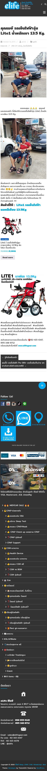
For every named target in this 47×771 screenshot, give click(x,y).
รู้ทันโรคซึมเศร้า (9, 357)
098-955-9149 (22, 720)
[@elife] (23, 418)
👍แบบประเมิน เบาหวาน (17, 558)
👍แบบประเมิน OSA (15, 515)
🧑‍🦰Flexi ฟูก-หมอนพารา (17, 628)
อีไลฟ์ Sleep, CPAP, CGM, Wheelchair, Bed (30, 764)
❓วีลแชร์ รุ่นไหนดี (15, 601)
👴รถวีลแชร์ (9, 585)
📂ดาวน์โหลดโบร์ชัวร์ (16, 660)
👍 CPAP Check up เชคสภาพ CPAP (23, 531)
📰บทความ (8, 633)
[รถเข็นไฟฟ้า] (27, 46)
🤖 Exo (7, 580)
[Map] (38, 418)
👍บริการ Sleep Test (16, 521)
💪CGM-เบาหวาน (11, 548)
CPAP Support (13, 542)
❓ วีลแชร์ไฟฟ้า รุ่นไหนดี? (18, 606)
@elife (10, 743)
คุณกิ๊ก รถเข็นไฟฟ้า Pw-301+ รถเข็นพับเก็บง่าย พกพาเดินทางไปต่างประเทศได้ (23, 364)
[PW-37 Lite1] (17, 46)
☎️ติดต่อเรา (9, 649)
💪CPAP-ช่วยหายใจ (12, 510)
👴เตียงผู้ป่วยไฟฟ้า (11, 612)
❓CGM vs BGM (14, 569)
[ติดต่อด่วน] (8, 418)
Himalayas (12, 768)
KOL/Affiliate (10, 639)
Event (10, 671)
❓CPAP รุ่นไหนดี (14, 537)
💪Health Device (15, 553)
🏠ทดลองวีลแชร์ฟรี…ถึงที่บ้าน (19, 590)
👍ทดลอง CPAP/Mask (17, 526)
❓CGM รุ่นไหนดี (14, 574)
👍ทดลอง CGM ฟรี (15, 564)
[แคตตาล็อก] (8, 433)
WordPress (40, 768)
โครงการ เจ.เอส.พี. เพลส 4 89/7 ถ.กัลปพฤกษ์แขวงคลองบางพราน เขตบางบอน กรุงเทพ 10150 (22, 706)
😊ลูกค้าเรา (12, 665)
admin (24, 42)
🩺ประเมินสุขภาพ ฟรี (12, 644)
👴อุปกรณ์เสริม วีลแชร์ (17, 596)
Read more (8, 257)
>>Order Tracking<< (16, 654)
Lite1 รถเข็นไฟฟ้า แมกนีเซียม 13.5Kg (20, 207)
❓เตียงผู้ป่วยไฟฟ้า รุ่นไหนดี (18, 622)
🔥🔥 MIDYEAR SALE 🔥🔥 (17, 505)
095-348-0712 (22, 723)
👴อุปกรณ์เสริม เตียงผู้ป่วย (18, 617)
